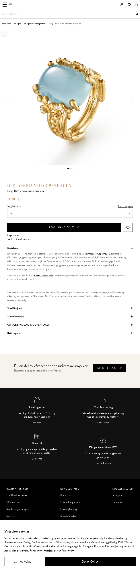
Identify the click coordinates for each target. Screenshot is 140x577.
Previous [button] (8, 99)
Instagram (117, 495)
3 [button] (72, 168)
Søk (137, 14)
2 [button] (70, 168)
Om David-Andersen (17, 495)
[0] (136, 4)
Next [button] (132, 99)
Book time (37, 459)
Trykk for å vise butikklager (19, 239)
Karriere (10, 516)
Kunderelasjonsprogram (18, 509)
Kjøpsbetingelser (68, 516)
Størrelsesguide (125, 206)
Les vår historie (103, 463)
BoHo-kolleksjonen (43, 275)
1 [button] (68, 168)
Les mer (37, 423)
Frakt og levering (68, 509)
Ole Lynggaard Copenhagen (96, 254)
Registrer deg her (109, 368)
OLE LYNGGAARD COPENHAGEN (39, 185)
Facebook (117, 502)
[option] (70, 99)
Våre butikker (13, 502)
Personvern (67, 550)
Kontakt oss (103, 423)
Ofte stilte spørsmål (70, 502)
